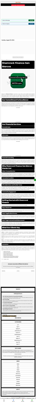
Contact (18, 381)
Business (17, 328)
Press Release (18, 375)
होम (3, 401)
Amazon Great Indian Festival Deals (18, 5)
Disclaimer (18, 383)
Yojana (17, 344)
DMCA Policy (18, 385)
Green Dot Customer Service (8, 252)
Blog (17, 326)
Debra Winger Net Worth (8, 308)
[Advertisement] (18, 12)
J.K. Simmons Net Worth (7, 302)
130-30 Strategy (6, 299)
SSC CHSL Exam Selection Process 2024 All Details (12, 296)
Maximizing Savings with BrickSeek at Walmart (10, 256)
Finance (5, 259)
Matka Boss (23, 398)
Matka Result (17, 398)
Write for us (18, 373)
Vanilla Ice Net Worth (6, 251)
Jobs (17, 336)
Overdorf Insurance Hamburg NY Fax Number (10, 257)
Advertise (18, 379)
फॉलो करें (13, 401)
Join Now (31, 20)
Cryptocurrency (17, 330)
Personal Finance (17, 340)
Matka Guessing (29, 398)
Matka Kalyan (13, 398)
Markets (17, 338)
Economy (17, 332)
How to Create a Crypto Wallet (9, 305)
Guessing (18, 371)
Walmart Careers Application (8, 255)
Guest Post (18, 377)
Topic (8, 259)
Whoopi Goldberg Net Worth (8, 253)
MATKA (19, 397)
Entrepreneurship (17, 334)
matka (14, 393)
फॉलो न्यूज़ (22, 401)
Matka (7, 398)
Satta (33, 398)
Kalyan (18, 369)
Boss (18, 365)
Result (18, 367)
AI (17, 324)
